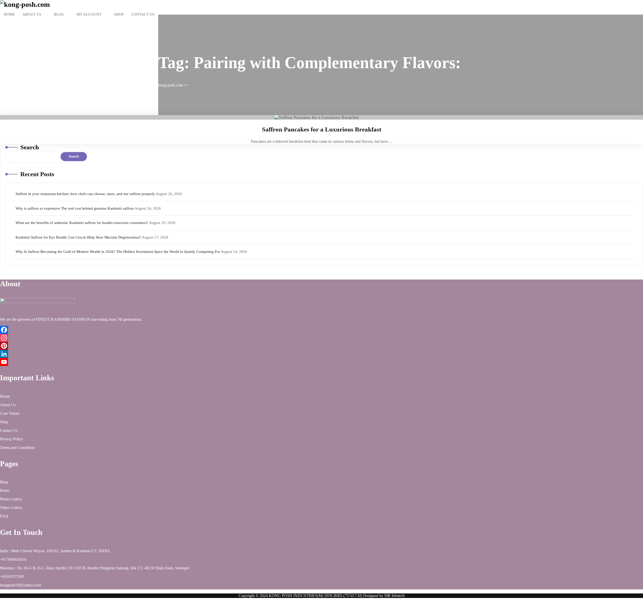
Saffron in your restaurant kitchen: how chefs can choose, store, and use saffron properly (85, 194)
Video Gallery (11, 507)
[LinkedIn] (321, 354)
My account (89, 14)
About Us (31, 14)
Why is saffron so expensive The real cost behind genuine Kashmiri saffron (75, 208)
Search (29, 147)
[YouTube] (321, 362)
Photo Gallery (11, 499)
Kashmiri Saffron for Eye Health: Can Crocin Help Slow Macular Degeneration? (78, 237)
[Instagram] (321, 338)
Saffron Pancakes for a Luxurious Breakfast (321, 129)
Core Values (9, 413)
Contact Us (142, 14)
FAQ (4, 516)
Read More (320, 117)
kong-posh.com (170, 85)
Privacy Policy (11, 439)
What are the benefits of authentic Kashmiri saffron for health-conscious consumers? (82, 223)
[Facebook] (321, 330)
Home (9, 14)
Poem (4, 490)
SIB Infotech (394, 595)
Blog (59, 14)
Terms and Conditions (17, 447)
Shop (119, 14)
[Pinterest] (321, 346)
